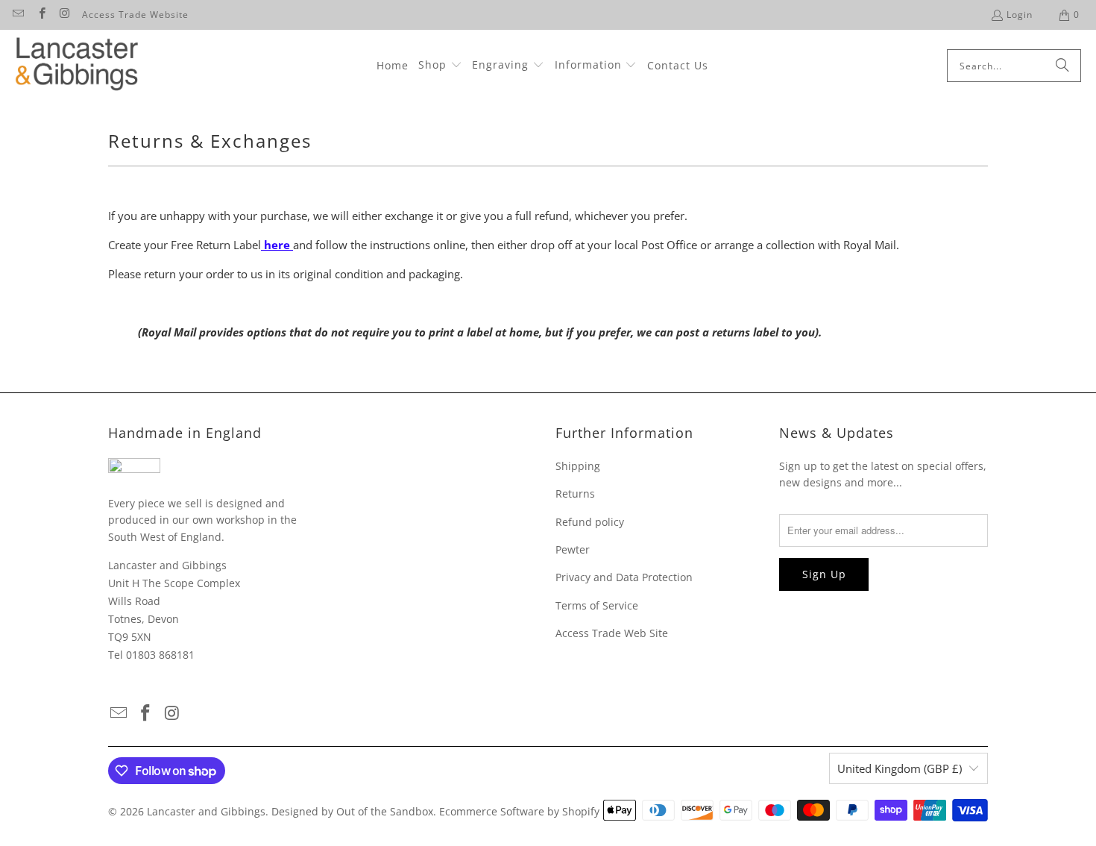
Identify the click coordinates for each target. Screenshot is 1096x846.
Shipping (577, 466)
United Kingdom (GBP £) (899, 768)
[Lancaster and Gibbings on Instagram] (64, 14)
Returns (575, 493)
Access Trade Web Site (611, 633)
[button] (440, 65)
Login (1020, 14)
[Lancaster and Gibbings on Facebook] (40, 14)
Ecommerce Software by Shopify (519, 811)
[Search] (1062, 65)
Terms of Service (596, 605)
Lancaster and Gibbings (206, 811)
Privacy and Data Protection (624, 577)
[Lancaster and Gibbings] (76, 66)
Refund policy (589, 522)
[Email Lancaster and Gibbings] (17, 14)
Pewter (572, 549)
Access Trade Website (135, 14)
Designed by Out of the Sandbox (352, 811)
